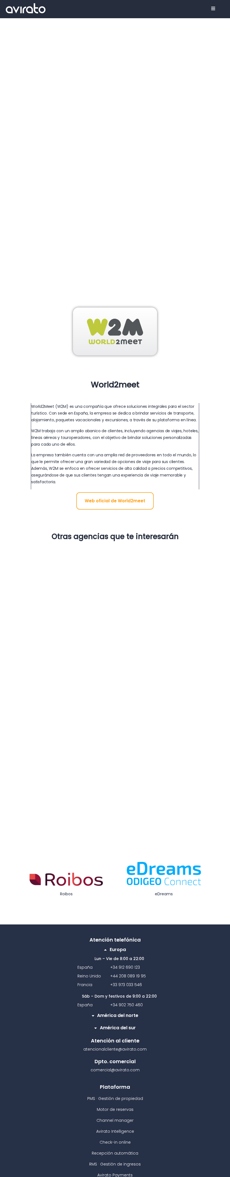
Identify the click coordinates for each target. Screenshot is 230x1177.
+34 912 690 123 (125, 967)
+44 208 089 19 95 (128, 976)
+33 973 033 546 (126, 985)
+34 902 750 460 (126, 1005)
